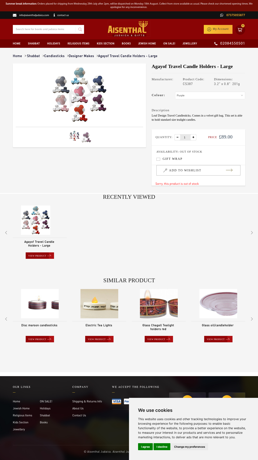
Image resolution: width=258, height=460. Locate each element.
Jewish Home (147, 43)
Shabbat (34, 43)
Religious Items (79, 43)
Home (17, 43)
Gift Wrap (172, 158)
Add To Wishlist (185, 170)
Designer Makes (81, 56)
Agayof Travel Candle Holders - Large (39, 243)
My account (221, 29)
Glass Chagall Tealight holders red (158, 327)
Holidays (53, 43)
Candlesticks (54, 56)
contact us (63, 15)
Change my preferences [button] (189, 446)
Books (126, 43)
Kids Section (105, 43)
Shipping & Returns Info (87, 401)
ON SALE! (169, 43)
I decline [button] (162, 446)
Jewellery (190, 43)
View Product (37, 256)
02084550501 (232, 44)
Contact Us (79, 415)
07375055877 (235, 15)
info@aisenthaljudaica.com (34, 15)
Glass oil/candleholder (218, 325)
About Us (77, 408)
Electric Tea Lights (99, 325)
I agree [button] (145, 446)
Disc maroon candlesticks (39, 325)
